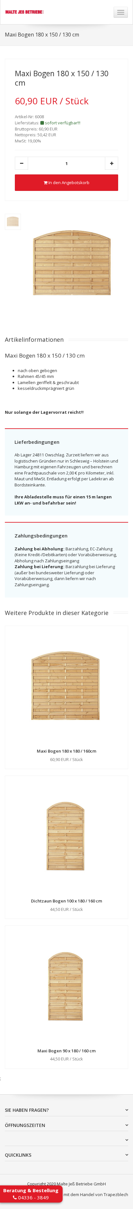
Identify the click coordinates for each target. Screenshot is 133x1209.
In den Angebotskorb (68, 182)
